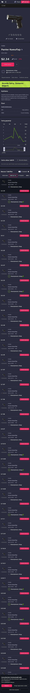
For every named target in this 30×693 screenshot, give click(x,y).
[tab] (5, 175)
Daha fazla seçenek (14, 689)
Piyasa (18, 2)
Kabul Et (7, 685)
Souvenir (24, 171)
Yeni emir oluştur (23, 160)
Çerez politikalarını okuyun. (7, 682)
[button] (20, 38)
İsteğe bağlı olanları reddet (20, 685)
